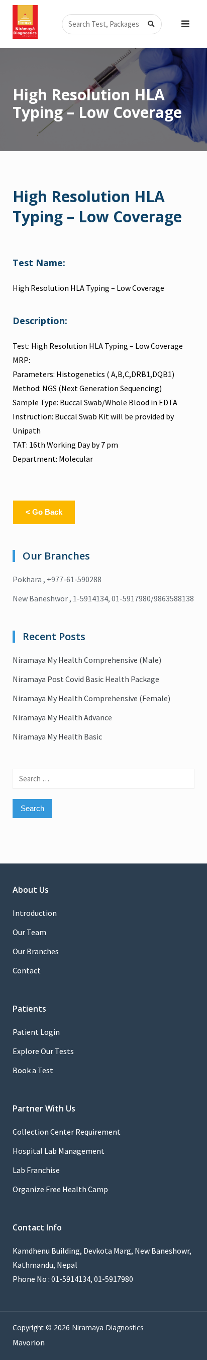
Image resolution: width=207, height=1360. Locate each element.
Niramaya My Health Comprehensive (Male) (87, 660)
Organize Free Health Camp (60, 1189)
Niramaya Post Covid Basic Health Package (86, 679)
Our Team (29, 932)
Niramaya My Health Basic (57, 736)
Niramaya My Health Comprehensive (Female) (91, 698)
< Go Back (44, 512)
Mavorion (29, 1342)
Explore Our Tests (43, 1051)
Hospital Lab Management (59, 1151)
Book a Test (33, 1070)
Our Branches (36, 951)
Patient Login (36, 1032)
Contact (27, 970)
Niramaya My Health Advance (62, 717)
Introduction (35, 913)
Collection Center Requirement (67, 1132)
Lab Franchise (36, 1170)
